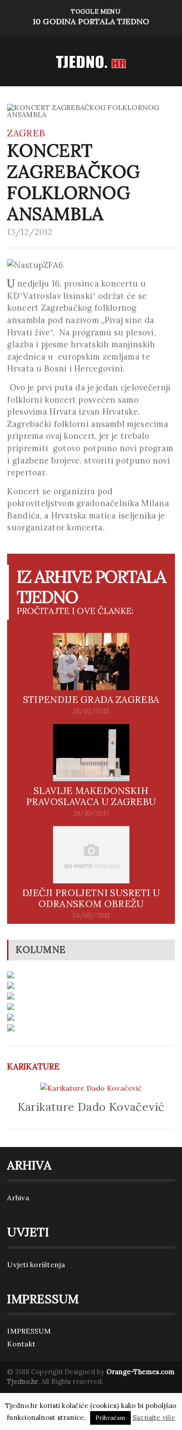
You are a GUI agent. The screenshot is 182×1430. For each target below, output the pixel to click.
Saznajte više (154, 1417)
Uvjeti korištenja (36, 1264)
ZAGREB (26, 133)
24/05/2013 (91, 915)
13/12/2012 (29, 232)
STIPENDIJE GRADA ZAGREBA (91, 700)
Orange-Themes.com (140, 1372)
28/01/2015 (91, 711)
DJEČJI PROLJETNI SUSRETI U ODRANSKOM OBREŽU (91, 898)
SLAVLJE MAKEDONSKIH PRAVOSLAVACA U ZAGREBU (91, 796)
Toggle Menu (91, 16)
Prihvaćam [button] (110, 1418)
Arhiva (18, 1197)
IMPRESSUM (29, 1331)
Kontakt (21, 1343)
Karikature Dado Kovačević (91, 1106)
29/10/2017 (91, 813)
